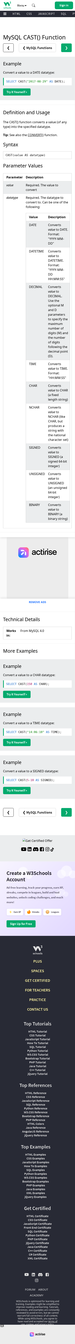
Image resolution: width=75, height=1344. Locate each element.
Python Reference (35, 1108)
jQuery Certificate (37, 1243)
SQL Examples (35, 1170)
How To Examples (35, 1166)
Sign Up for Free (21, 924)
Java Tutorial (37, 1066)
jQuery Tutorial (38, 1074)
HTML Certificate (37, 1216)
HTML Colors (35, 1124)
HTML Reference (35, 1093)
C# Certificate (37, 1254)
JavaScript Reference (35, 1101)
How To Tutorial (37, 1043)
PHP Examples (35, 1185)
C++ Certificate (37, 1250)
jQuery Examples (36, 1197)
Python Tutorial (37, 1051)
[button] (33, 5)
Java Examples (35, 1189)
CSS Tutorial (37, 1035)
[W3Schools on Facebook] (41, 850)
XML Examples (35, 1193)
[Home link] (7, 5)
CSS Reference (35, 1097)
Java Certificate (37, 1247)
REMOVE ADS (37, 602)
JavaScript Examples (35, 1162)
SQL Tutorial (37, 1047)
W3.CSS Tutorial (37, 1054)
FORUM (30, 1289)
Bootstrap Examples (35, 1181)
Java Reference (36, 1127)
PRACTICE (37, 999)
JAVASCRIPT (46, 14)
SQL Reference (35, 1104)
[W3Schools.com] (37, 951)
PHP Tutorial (37, 1062)
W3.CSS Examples (35, 1177)
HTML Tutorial (37, 1031)
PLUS (37, 961)
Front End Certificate (37, 1227)
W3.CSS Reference (36, 1112)
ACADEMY (36, 1295)
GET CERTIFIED (37, 980)
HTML (16, 14)
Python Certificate (37, 1235)
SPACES (37, 970)
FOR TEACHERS (37, 990)
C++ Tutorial (37, 1070)
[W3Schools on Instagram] (47, 850)
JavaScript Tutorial (37, 1039)
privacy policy (46, 1324)
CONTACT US (37, 1009)
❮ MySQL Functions (37, 48)
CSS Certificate (37, 1220)
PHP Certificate (38, 1239)
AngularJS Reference (35, 1131)
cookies (30, 1324)
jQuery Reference (35, 1135)
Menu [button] (21, 5)
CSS (29, 14)
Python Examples (35, 1174)
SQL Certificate (37, 1231)
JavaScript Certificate (37, 1224)
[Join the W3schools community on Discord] (36, 850)
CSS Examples (36, 1158)
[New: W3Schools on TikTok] (52, 850)
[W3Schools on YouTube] (23, 850)
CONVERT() (36, 135)
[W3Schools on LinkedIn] (29, 850)
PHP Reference (35, 1120)
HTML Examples (35, 1154)
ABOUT (43, 1289)
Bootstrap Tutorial (37, 1058)
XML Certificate (38, 1258)
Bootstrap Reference (35, 1116)
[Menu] (5, 14)
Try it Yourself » (17, 92)
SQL (64, 14)
